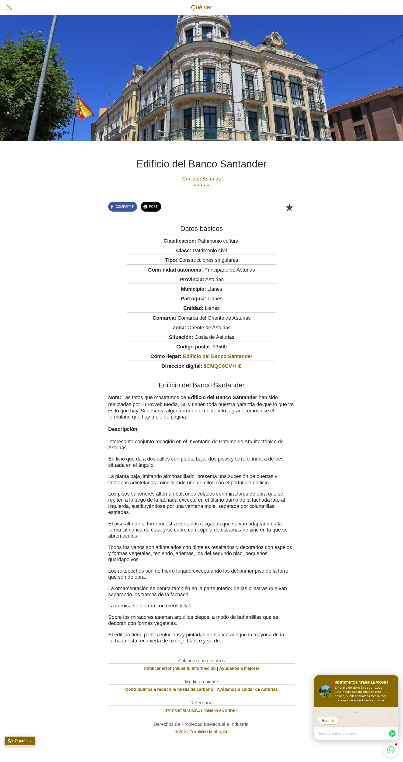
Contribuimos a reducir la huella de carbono (169, 689)
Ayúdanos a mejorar (239, 668)
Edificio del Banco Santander (218, 356)
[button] (394, 679)
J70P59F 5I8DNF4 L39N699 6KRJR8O (202, 711)
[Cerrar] (9, 7)
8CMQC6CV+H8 (223, 366)
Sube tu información (195, 668)
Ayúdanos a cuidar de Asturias (247, 689)
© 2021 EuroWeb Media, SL (202, 732)
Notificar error (158, 668)
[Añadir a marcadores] (289, 207)
